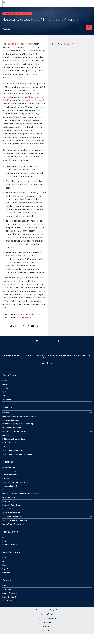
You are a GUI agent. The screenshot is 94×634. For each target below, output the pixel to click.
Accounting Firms (8, 467)
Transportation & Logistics (12, 450)
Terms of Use (47, 631)
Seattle (5, 388)
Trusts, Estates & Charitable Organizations (17, 454)
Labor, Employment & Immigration (14, 431)
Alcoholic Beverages (10, 471)
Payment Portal (47, 614)
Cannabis (5, 478)
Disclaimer (47, 622)
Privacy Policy (47, 627)
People (5, 541)
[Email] (32, 325)
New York (5, 380)
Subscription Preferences (47, 618)
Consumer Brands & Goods (12, 486)
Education (6, 490)
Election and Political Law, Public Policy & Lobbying (20, 494)
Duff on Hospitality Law (17, 14)
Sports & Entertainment (11, 513)
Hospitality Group (15, 44)
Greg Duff (27, 317)
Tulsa (4, 396)
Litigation (5, 435)
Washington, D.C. (8, 399)
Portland (5, 384)
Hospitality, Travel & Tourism (12, 505)
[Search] (84, 3)
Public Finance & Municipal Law (13, 439)
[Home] (8, 3)
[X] (23, 325)
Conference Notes (69, 44)
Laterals (5, 585)
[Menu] (90, 3)
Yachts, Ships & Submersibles (13, 524)
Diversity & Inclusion (9, 544)
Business (5, 412)
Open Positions (7, 601)
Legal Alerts (6, 569)
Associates (6, 589)
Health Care (6, 501)
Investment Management (11, 427)
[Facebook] (19, 325)
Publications (6, 573)
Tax (3, 446)
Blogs (4, 565)
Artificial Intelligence (10, 475)
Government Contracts (10, 420)
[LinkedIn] (28, 325)
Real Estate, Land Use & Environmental (16, 443)
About (4, 537)
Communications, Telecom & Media (15, 482)
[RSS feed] (36, 325)
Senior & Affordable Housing (12, 509)
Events (4, 561)
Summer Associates (9, 593)
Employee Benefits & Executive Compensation (19, 416)
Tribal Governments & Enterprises (15, 520)
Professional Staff (9, 597)
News (4, 557)
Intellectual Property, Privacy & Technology (18, 424)
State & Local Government (12, 516)
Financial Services (9, 497)
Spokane (5, 392)
